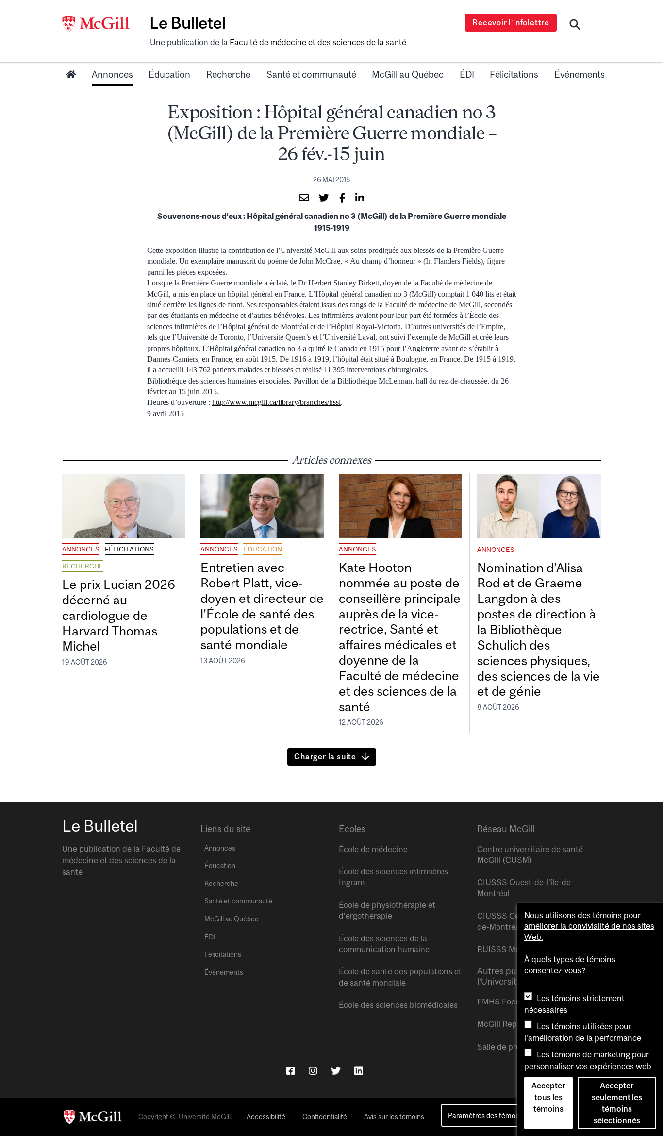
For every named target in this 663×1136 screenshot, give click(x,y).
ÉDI (467, 74)
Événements (579, 74)
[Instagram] (313, 1071)
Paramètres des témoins (486, 1115)
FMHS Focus (500, 1001)
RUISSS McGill (504, 949)
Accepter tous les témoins (548, 1097)
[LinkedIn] (358, 1071)
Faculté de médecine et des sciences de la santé (318, 42)
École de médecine (373, 849)
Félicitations (514, 74)
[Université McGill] (101, 24)
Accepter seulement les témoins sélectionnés (617, 1103)
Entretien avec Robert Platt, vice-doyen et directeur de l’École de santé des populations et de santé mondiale (262, 606)
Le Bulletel (187, 23)
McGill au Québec (408, 74)
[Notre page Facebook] (290, 1071)
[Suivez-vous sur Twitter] (336, 1071)
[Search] (574, 25)
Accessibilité (266, 1116)
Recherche (228, 74)
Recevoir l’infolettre (510, 22)
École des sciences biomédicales (398, 1005)
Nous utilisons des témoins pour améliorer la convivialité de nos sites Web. (589, 926)
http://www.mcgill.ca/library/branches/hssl (276, 402)
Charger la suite (325, 756)
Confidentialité (324, 1116)
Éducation (169, 74)
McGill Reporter (505, 1024)
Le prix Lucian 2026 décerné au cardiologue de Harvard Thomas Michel (118, 615)
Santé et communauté (311, 74)
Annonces (112, 74)
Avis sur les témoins (394, 1116)
